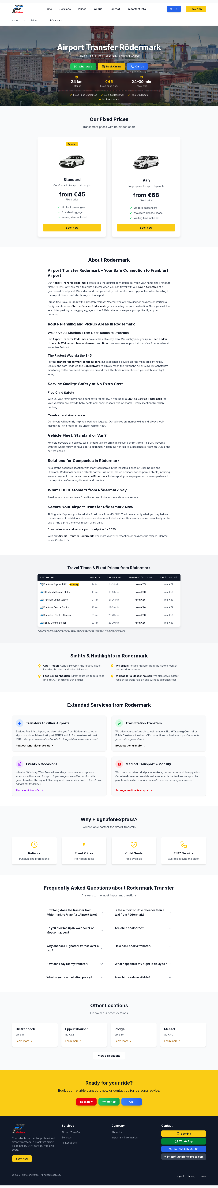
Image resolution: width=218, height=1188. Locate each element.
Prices (82, 9)
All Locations (69, 1142)
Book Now (196, 9)
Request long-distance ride (33, 745)
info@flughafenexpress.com (185, 1156)
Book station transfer (129, 745)
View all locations (109, 1055)
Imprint (180, 1176)
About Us (117, 1132)
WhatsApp (85, 66)
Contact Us (62, 540)
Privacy (192, 1176)
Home (48, 9)
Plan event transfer (28, 790)
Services (65, 9)
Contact (114, 9)
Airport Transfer (71, 1132)
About (98, 9)
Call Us (139, 66)
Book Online (113, 66)
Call (131, 1101)
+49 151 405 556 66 (186, 1149)
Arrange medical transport (132, 790)
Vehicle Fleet (97, 425)
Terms (202, 1176)
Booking (186, 1133)
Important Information (125, 1137)
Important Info (137, 9)
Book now (72, 227)
